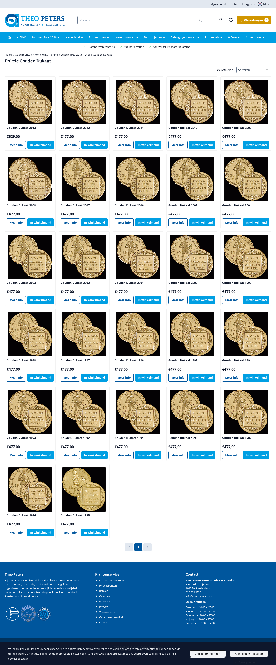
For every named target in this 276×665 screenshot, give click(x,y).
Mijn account (218, 4)
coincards (28, 584)
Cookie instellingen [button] (207, 654)
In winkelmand (40, 145)
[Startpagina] (9, 37)
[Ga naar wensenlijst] (230, 20)
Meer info (16, 145)
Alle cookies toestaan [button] (249, 654)
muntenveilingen (30, 588)
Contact (234, 4)
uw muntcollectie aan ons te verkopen (28, 592)
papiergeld (41, 584)
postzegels (58, 584)
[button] (264, 4)
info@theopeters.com (199, 596)
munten (74, 580)
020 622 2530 (193, 592)
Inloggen (247, 4)
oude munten (13, 584)
